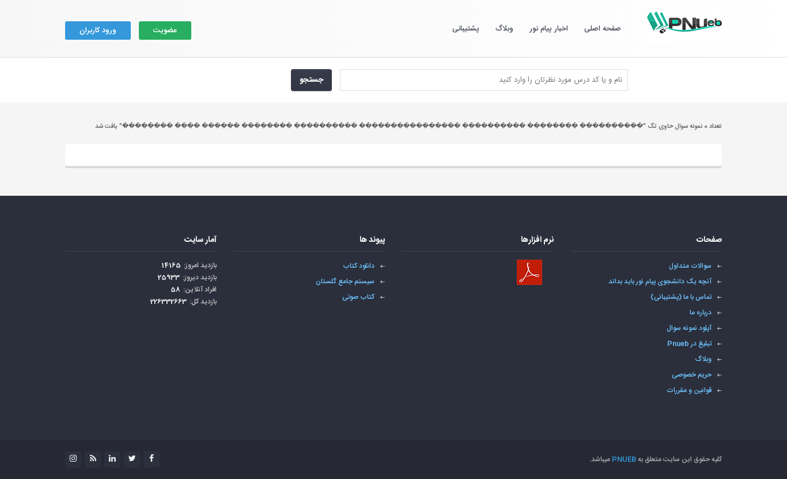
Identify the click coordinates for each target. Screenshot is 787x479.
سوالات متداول (690, 266)
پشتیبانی (465, 28)
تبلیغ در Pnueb (689, 343)
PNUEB (624, 459)
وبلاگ (504, 28)
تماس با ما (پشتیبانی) (681, 297)
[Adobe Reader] (529, 272)
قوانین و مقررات (689, 390)
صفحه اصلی (602, 28)
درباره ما (701, 312)
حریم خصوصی (692, 375)
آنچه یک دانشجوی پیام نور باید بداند (660, 281)
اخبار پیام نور (548, 28)
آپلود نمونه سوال (689, 328)
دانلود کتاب (358, 266)
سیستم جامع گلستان (345, 281)
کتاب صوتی (358, 297)
